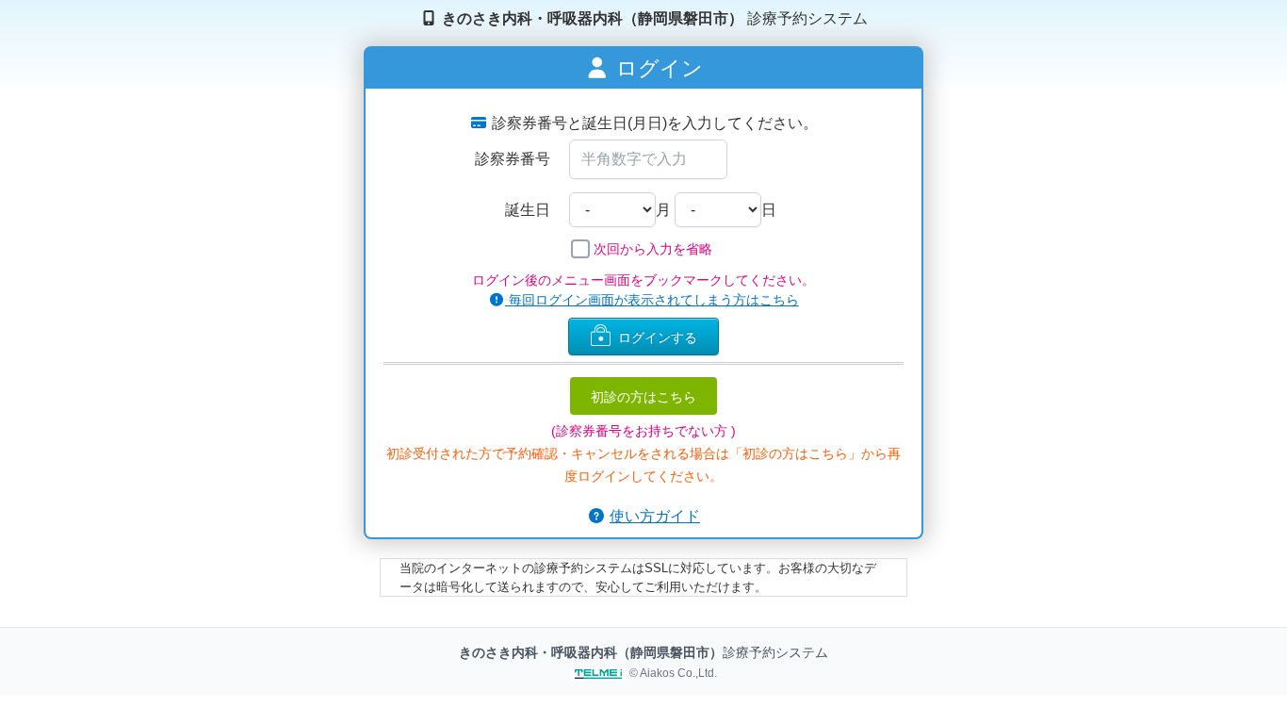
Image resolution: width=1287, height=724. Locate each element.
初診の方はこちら (643, 396)
